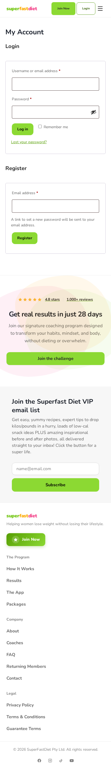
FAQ (10, 655)
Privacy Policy (20, 705)
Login (86, 8)
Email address (32, 192)
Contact (14, 678)
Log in (22, 129)
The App (15, 592)
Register (24, 238)
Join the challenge (56, 359)
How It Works (20, 569)
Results (14, 581)
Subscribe (55, 485)
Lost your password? (29, 142)
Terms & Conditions (25, 717)
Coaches (14, 643)
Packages (16, 604)
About (12, 631)
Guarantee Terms (23, 729)
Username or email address (43, 70)
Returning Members (26, 666)
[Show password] (93, 112)
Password (29, 98)
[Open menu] (100, 9)
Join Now (63, 8)
